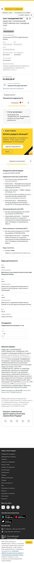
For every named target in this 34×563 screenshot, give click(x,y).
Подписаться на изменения (13, 9)
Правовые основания (8, 493)
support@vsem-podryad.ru (12, 531)
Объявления (5, 472)
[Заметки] (27, 19)
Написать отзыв (7, 12)
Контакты (4, 498)
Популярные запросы (8, 488)
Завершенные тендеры (8, 456)
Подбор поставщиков (8, 467)
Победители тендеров (8, 454)
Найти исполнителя (7, 477)
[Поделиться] (30, 19)
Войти (8, 152)
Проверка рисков (9, 95)
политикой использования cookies (12, 555)
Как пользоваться (6, 483)
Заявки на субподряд (8, 462)
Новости (4, 491)
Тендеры (4, 459)
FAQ (2, 485)
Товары (3, 475)
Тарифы (3, 480)
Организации (5, 470)
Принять (29, 542)
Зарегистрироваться (12, 146)
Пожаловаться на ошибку (22, 12)
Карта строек (5, 464)
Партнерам (4, 496)
